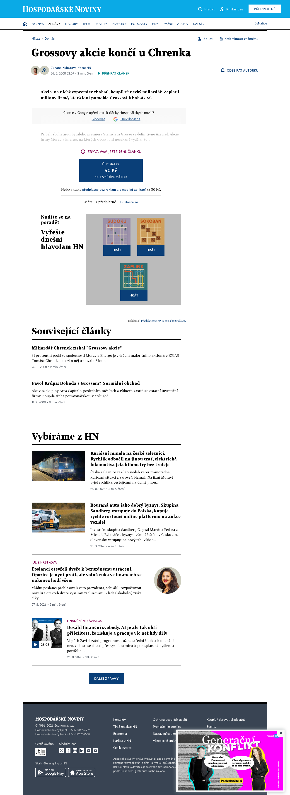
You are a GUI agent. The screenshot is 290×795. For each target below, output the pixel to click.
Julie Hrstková (44, 562)
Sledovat (98, 119)
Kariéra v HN (122, 740)
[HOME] (25, 24)
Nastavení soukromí (166, 733)
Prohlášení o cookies (167, 726)
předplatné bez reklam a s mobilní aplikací (114, 189)
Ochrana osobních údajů (170, 719)
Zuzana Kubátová (64, 68)
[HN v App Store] (81, 772)
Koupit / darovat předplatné (226, 719)
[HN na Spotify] (88, 750)
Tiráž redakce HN (125, 726)
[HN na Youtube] (95, 750)
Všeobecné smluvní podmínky (173, 740)
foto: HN (84, 68)
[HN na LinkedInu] (82, 750)
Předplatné (265, 9)
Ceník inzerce (122, 747)
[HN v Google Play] (50, 772)
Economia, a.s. (64, 725)
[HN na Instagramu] (75, 750)
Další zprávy (106, 678)
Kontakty (119, 719)
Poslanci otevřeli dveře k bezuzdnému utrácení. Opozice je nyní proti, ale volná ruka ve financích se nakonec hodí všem (87, 575)
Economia (120, 733)
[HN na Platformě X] (61, 750)
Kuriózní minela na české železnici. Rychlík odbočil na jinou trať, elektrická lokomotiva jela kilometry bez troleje (133, 459)
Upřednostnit (130, 119)
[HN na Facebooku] (68, 750)
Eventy (211, 726)
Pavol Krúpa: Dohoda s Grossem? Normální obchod (86, 383)
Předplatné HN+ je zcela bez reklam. (163, 320)
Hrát (117, 250)
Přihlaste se (129, 202)
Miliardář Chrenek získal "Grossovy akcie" (77, 348)
